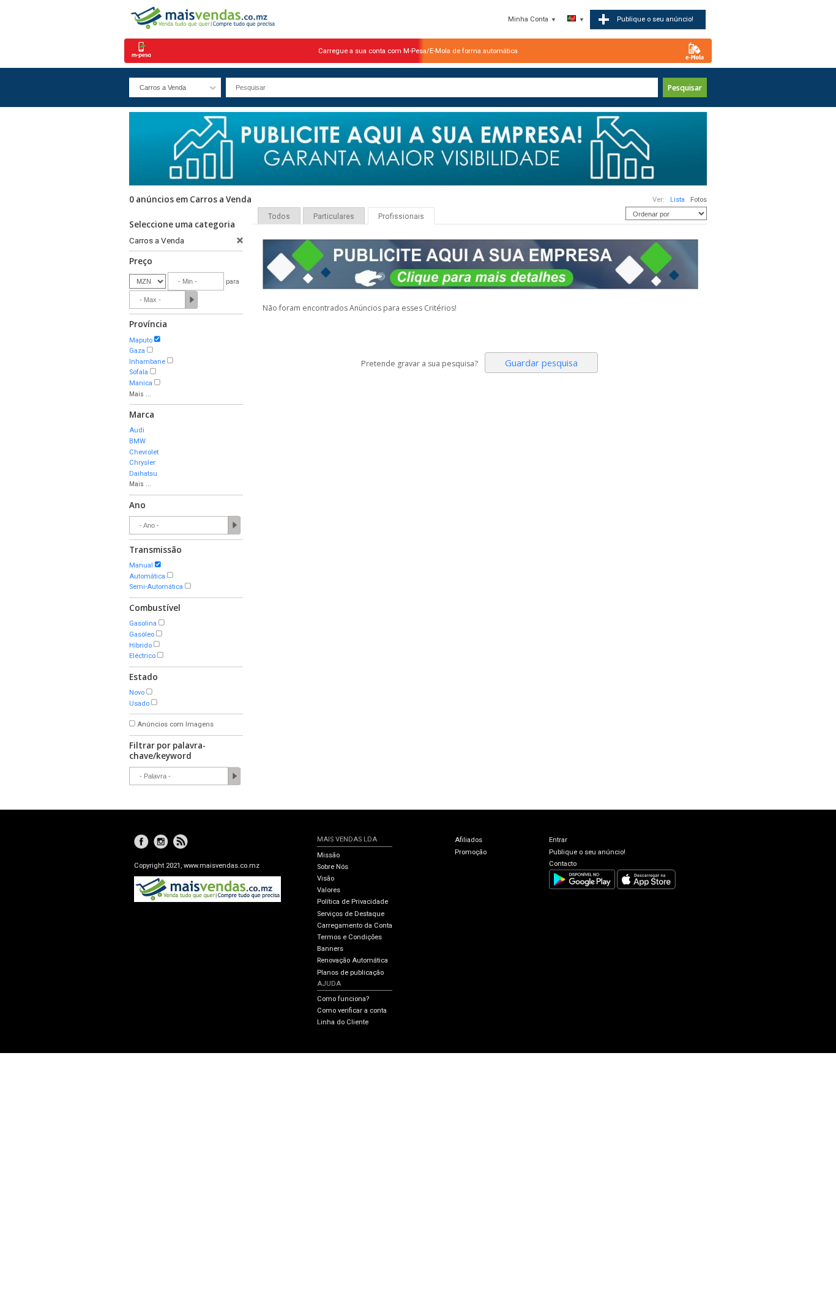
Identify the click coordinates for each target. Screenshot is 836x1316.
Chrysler (142, 463)
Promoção (471, 852)
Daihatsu (143, 474)
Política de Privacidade (352, 902)
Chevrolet (144, 452)
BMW (137, 441)
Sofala (138, 372)
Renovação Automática (352, 960)
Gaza (137, 351)
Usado (139, 704)
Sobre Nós (332, 867)
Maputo (140, 340)
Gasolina (143, 623)
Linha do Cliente (342, 1022)
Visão (325, 878)
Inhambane (147, 362)
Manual (141, 565)
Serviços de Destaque (350, 914)
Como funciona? (343, 999)
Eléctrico (142, 656)
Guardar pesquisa (541, 363)
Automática (147, 576)
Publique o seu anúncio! (587, 852)
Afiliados (468, 840)
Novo (136, 693)
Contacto (563, 864)
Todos (279, 216)
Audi (136, 430)
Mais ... (140, 394)
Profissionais (401, 216)
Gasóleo (141, 634)
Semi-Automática (156, 587)
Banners (330, 949)
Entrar (558, 840)
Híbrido (140, 645)
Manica (140, 383)
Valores (328, 890)
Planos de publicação (350, 973)
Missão (328, 855)
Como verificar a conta (352, 1011)
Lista (677, 200)
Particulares (333, 216)
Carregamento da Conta (354, 926)
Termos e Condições (349, 937)
